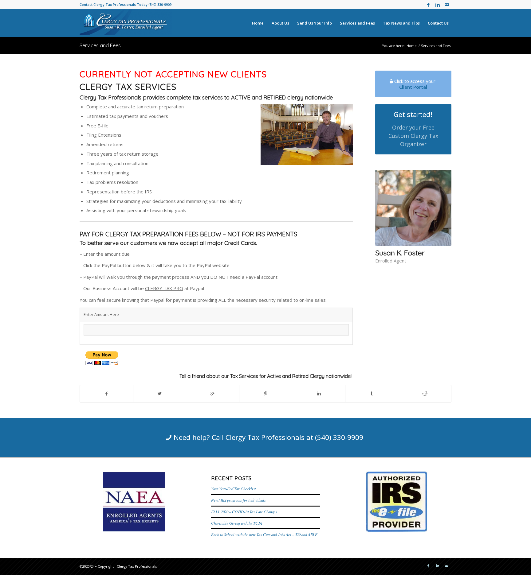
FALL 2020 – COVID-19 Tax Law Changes (244, 511)
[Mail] (446, 4)
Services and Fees (100, 45)
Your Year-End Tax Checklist (233, 488)
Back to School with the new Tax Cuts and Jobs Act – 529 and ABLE (264, 534)
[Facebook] (428, 4)
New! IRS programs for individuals (238, 500)
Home (412, 45)
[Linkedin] (437, 4)
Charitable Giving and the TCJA (236, 523)
